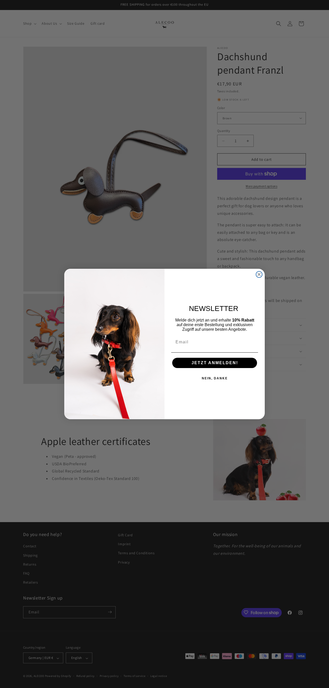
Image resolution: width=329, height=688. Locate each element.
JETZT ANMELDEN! (214, 363)
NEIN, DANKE (215, 378)
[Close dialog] (259, 274)
